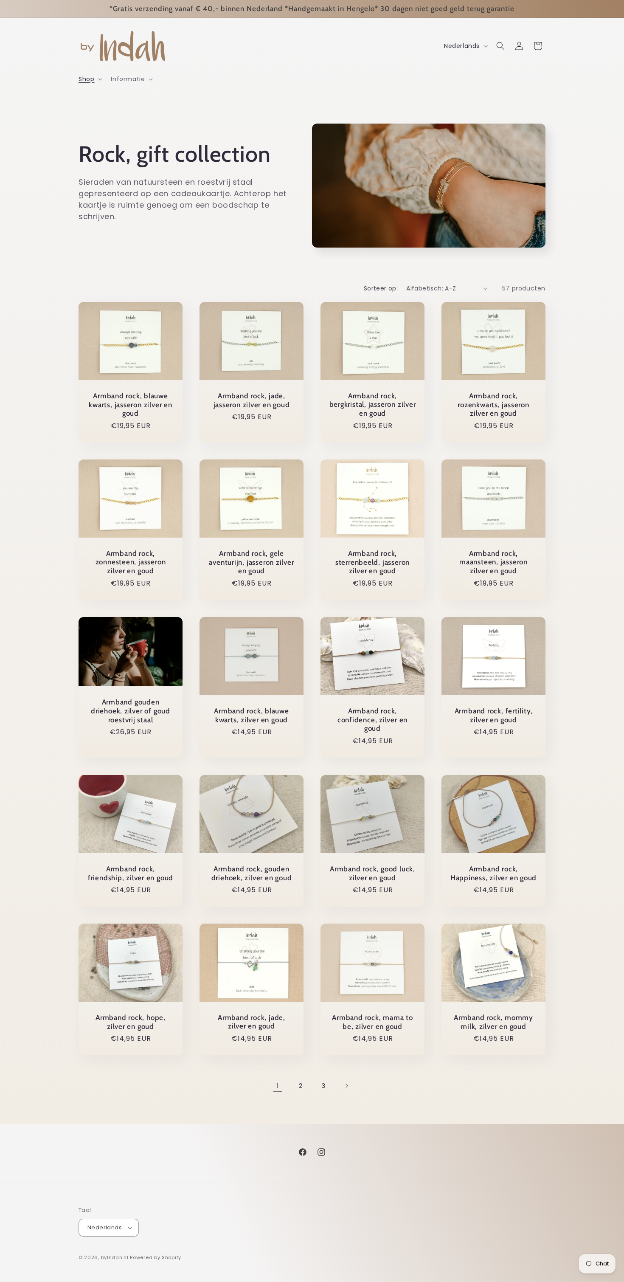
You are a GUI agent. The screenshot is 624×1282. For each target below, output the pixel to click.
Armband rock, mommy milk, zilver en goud (493, 1022)
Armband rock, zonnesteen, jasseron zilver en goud (131, 562)
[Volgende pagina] (346, 1085)
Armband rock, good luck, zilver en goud (372, 873)
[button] (89, 79)
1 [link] (277, 1085)
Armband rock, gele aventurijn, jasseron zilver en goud (251, 562)
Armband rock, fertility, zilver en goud (494, 715)
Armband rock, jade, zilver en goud (251, 1022)
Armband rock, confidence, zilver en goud (372, 720)
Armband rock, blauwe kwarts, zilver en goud (251, 715)
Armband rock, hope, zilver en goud (131, 1022)
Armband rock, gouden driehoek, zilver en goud (251, 873)
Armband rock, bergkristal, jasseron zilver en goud (372, 405)
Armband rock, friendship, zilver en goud (130, 873)
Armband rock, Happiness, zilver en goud (493, 873)
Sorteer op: (381, 288)
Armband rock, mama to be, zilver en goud (372, 1022)
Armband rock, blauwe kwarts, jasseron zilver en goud (130, 405)
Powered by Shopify (155, 1257)
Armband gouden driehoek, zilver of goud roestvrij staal (130, 711)
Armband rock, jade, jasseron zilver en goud (252, 400)
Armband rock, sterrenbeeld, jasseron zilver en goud (372, 562)
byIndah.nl (115, 1257)
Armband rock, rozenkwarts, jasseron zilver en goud (493, 405)
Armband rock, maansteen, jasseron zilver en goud (493, 562)
